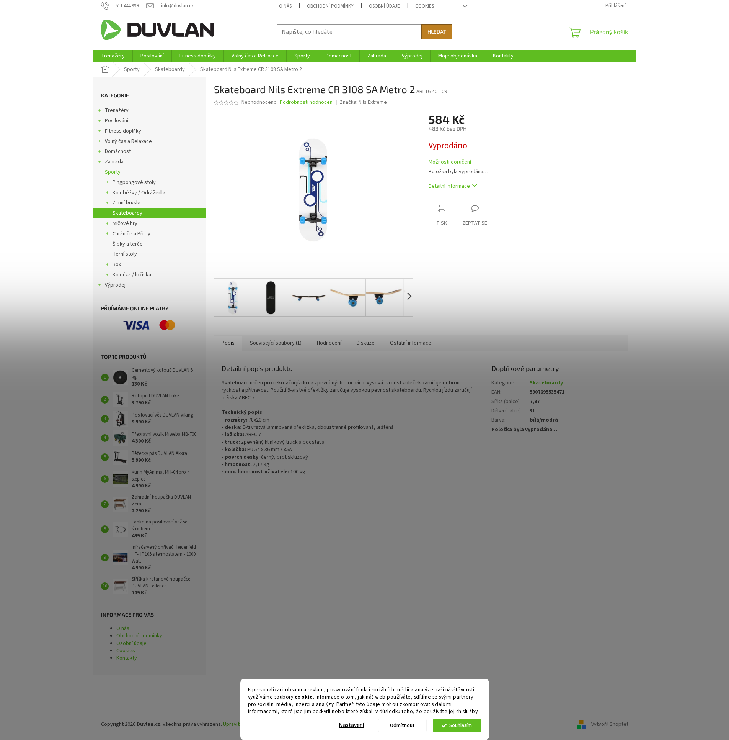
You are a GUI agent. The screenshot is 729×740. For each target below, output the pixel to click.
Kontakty (126, 658)
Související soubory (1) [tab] (276, 343)
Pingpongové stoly (134, 182)
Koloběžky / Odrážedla (139, 193)
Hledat (436, 31)
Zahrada (114, 162)
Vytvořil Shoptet (609, 724)
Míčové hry (125, 223)
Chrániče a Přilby (131, 234)
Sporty (113, 172)
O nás (285, 6)
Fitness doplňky (123, 131)
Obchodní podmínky (330, 6)
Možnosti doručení (450, 162)
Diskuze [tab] (366, 343)
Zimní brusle (126, 203)
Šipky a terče (128, 244)
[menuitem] (112, 56)
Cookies (424, 6)
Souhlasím (460, 725)
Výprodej (115, 285)
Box (117, 264)
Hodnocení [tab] (329, 343)
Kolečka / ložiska (132, 275)
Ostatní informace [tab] (410, 343)
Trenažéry (117, 110)
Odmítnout (402, 725)
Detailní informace (449, 186)
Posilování (116, 121)
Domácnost (118, 151)
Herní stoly (125, 254)
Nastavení (351, 725)
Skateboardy (127, 213)
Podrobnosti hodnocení (307, 102)
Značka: (363, 102)
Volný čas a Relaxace (128, 141)
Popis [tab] (228, 343)
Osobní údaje (384, 6)
